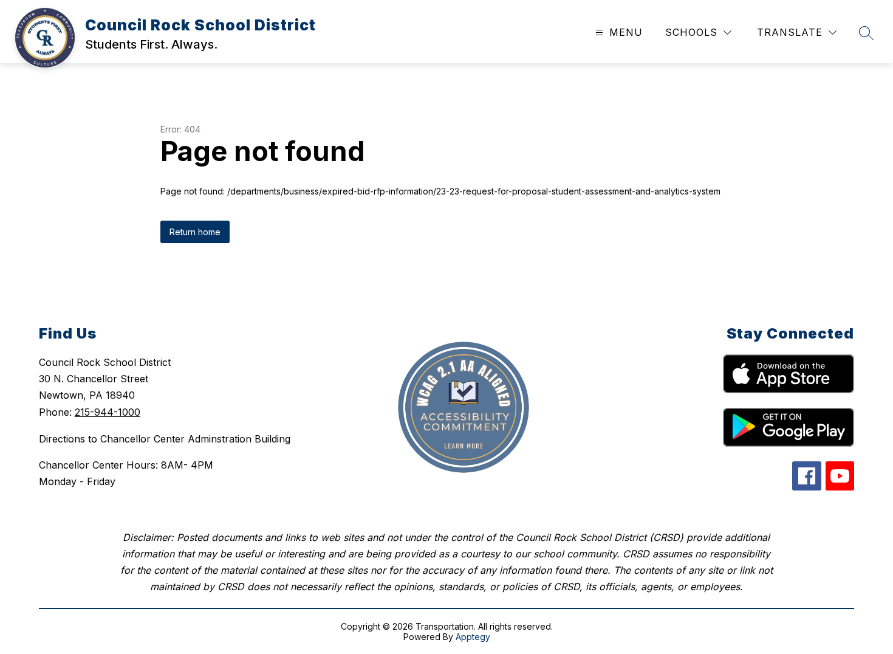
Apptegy (473, 637)
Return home (195, 232)
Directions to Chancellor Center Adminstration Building (164, 439)
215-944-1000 (107, 412)
